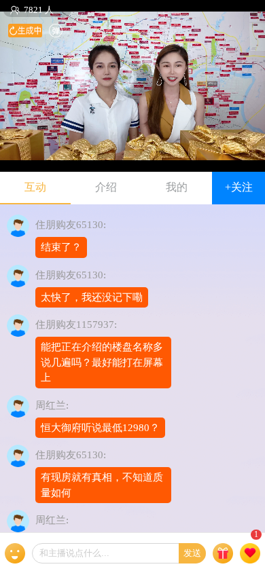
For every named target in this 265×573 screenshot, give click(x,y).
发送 (192, 553)
